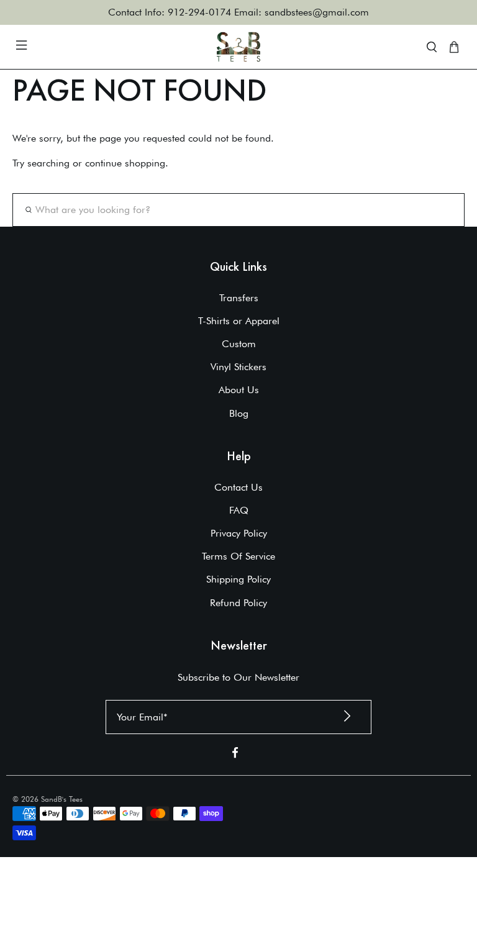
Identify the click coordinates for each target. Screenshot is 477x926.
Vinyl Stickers (238, 367)
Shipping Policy (238, 579)
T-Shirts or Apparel (238, 321)
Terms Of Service (238, 556)
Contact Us (238, 487)
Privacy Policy (239, 533)
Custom (239, 344)
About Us (239, 390)
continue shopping (125, 163)
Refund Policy (238, 603)
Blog (238, 413)
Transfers (238, 298)
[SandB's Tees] (238, 47)
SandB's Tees (62, 799)
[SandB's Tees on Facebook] (235, 755)
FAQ (238, 510)
